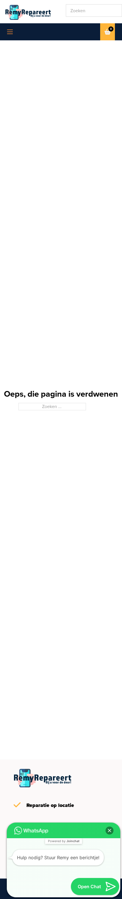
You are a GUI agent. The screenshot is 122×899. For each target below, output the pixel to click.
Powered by (63, 841)
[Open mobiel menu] (10, 32)
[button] (109, 831)
